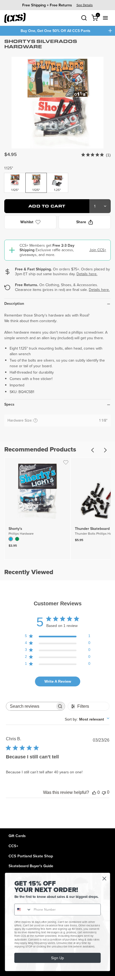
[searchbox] (30, 706)
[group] (57, 5)
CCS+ (13, 846)
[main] (57, 432)
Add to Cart (47, 206)
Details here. (86, 274)
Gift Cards (17, 835)
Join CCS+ (97, 250)
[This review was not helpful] (104, 792)
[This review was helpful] (94, 792)
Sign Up (57, 957)
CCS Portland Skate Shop (31, 856)
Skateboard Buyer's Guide (31, 866)
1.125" (8, 168)
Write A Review (57, 681)
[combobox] (87, 719)
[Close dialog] (104, 878)
